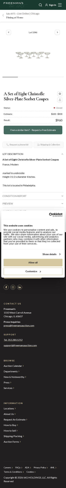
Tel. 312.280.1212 (13, 340)
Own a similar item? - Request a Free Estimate (33, 129)
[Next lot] (57, 32)
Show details (49, 254)
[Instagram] (12, 287)
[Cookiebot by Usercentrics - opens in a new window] (49, 215)
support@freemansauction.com (20, 345)
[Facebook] (6, 287)
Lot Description (12, 153)
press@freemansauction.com (19, 325)
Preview (7, 203)
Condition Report (14, 195)
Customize (31, 271)
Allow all (33, 262)
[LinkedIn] (19, 287)
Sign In (52, 4)
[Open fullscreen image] (33, 55)
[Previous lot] (8, 32)
